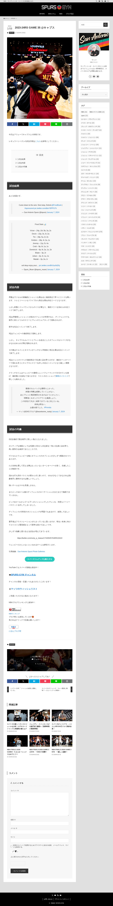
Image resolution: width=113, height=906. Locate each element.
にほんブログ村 (15, 631)
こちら (38, 141)
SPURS (12, 32)
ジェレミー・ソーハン (90, 144)
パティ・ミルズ (87, 228)
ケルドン (85, 134)
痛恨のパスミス (62, 376)
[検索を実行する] (105, 25)
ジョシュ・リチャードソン (91, 155)
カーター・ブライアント (90, 119)
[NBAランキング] (15, 610)
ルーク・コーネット (89, 264)
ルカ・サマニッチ (88, 261)
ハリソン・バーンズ (89, 221)
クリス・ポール (87, 123)
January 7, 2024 (53, 212)
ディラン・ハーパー (89, 188)
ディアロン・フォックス (90, 184)
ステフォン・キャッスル (90, 166)
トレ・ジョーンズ (88, 210)
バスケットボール (88, 224)
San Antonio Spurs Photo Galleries (31, 551)
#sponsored (29, 208)
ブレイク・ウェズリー (90, 239)
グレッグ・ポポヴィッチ (90, 126)
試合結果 (21, 159)
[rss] (102, 1)
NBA (84, 112)
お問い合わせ (48, 899)
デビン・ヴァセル (88, 195)
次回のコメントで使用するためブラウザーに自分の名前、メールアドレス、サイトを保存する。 (41, 846)
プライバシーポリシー (62, 899)
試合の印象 (22, 167)
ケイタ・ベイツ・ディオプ (91, 130)
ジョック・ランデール (90, 159)
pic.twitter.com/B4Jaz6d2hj (49, 265)
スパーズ (85, 170)
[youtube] (99, 1)
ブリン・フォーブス (88, 235)
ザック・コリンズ (88, 141)
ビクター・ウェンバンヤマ (91, 232)
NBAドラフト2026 (97, 112)
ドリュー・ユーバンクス (90, 217)
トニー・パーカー (88, 206)
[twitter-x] (96, 1)
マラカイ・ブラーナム (90, 250)
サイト (13, 837)
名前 (13, 820)
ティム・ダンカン (88, 181)
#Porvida (47, 407)
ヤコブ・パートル (88, 253)
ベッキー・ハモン (88, 242)
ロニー (103, 264)
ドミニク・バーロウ (89, 213)
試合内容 (21, 163)
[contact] (105, 1)
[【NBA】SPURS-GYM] (56, 7)
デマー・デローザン (89, 199)
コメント (15, 790)
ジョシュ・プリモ (88, 152)
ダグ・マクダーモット (90, 173)
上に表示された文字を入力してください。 (25, 857)
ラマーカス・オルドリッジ (91, 257)
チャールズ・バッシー (90, 177)
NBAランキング (14, 614)
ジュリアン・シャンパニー (91, 148)
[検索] (108, 1)
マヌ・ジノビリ (87, 246)
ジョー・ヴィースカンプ (90, 163)
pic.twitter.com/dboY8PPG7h (45, 208)
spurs (84, 115)
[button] (12, 124)
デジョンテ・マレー (89, 192)
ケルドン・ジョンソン (90, 137)
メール (14, 828)
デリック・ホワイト (89, 202)
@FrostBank (56, 205)
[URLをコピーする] (67, 124)
